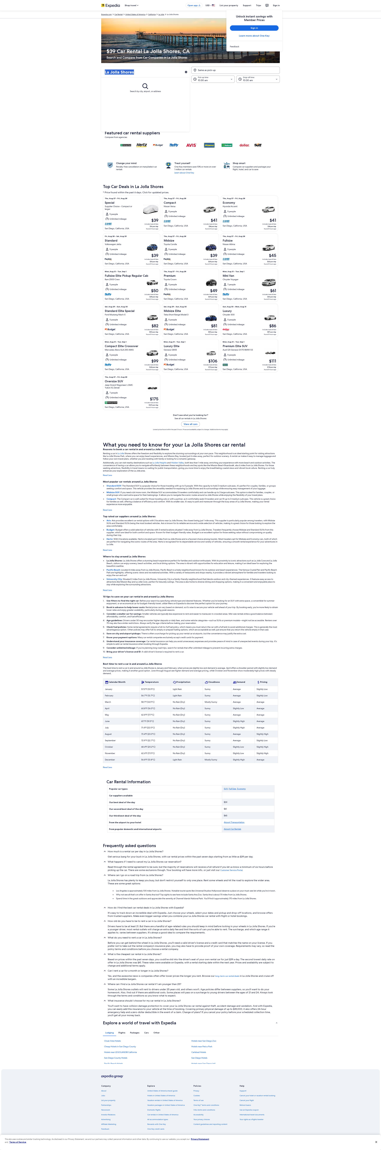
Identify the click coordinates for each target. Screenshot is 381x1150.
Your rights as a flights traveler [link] (251, 1119)
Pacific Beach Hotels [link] (113, 1063)
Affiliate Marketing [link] (108, 1124)
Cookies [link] (196, 1095)
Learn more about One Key (254, 35)
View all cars (190, 424)
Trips (258, 5)
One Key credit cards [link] (155, 1129)
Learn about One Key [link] (184, 172)
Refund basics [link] (245, 1105)
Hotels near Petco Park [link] (201, 1046)
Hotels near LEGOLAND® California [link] (120, 1052)
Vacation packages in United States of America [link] (166, 1105)
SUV (226, 788)
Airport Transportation (234, 822)
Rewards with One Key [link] (156, 1124)
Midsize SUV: (113, 492)
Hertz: (110, 539)
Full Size (232, 788)
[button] (190, 107)
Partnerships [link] (106, 1105)
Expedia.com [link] (106, 14)
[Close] (376, 1142)
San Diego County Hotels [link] (115, 1058)
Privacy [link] (196, 1091)
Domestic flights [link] (153, 1110)
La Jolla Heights (159, 462)
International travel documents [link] (252, 1114)
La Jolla (121, 453)
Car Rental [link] (118, 14)
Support (247, 5)
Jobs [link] (103, 1095)
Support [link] (243, 1091)
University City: (115, 579)
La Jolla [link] (161, 14)
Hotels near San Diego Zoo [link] (203, 1041)
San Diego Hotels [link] (199, 1058)
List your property (229, 5)
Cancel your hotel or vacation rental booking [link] (257, 1095)
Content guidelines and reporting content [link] (210, 1124)
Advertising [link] (105, 1119)
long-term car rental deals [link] (227, 976)
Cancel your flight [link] (247, 1100)
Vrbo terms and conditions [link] (204, 1110)
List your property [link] (108, 1100)
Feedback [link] (105, 1129)
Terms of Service (17, 1142)
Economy (241, 788)
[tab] (109, 1032)
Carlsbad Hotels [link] (198, 1052)
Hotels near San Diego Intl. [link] (203, 1063)
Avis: (109, 520)
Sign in (276, 5)
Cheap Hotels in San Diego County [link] (120, 1046)
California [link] (152, 14)
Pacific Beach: (114, 570)
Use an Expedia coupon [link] (249, 1110)
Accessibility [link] (198, 1114)
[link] (254, 46)
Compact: (112, 499)
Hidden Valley (177, 462)
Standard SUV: (114, 485)
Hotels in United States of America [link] (161, 1095)
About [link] (103, 1091)
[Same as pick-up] (235, 70)
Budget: (111, 529)
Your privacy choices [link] (201, 1119)
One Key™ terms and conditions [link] (206, 1105)
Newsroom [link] (105, 1110)
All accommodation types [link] (157, 1119)
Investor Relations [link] (108, 1114)
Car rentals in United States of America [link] (162, 1114)
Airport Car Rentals (232, 829)
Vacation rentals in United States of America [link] (164, 1100)
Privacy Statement (200, 1139)
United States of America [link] (135, 14)
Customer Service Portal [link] (231, 870)
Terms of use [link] (198, 1100)
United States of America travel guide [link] (162, 1091)
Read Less (107, 475)
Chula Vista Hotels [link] (112, 1041)
